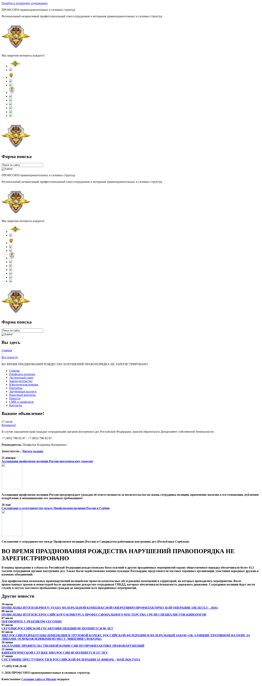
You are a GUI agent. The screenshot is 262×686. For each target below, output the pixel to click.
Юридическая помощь (23, 384)
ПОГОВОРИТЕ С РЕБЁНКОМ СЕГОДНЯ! (32, 621)
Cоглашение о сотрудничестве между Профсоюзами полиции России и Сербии (56, 508)
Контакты (15, 405)
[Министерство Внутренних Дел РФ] (15, 66)
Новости (15, 398)
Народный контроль (22, 395)
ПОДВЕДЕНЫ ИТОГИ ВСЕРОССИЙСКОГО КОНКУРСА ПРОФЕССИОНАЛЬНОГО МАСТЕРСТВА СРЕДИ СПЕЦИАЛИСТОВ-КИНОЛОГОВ (104, 614)
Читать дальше (32, 451)
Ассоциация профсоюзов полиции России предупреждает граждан (47, 461)
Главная (14, 370)
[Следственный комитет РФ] (10, 85)
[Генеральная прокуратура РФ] (10, 70)
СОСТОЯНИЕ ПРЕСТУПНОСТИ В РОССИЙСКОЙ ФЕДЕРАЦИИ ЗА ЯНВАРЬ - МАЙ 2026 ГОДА (71, 659)
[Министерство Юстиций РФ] (10, 100)
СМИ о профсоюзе (21, 401)
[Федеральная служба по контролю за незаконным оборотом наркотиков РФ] (10, 111)
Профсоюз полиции (22, 374)
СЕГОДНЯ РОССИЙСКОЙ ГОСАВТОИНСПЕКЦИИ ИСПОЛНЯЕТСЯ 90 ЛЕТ (57, 628)
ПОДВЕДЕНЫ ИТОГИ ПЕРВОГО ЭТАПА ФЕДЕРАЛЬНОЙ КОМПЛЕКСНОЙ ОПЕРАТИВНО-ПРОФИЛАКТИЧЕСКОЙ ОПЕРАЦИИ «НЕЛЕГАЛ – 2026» (110, 607)
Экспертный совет (21, 377)
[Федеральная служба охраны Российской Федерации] (10, 108)
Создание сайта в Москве (38, 679)
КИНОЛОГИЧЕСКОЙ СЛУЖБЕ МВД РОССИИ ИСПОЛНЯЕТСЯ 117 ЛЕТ (55, 652)
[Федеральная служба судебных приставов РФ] (10, 115)
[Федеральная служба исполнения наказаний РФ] (10, 104)
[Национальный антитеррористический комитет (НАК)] (11, 92)
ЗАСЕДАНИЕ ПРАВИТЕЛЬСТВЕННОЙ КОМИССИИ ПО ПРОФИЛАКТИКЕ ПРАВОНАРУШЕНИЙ (73, 645)
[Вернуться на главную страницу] (16, 49)
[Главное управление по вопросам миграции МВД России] (10, 96)
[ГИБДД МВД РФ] (10, 81)
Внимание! (9, 425)
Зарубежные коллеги (22, 391)
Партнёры (15, 388)
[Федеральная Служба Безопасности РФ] (11, 77)
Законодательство (20, 381)
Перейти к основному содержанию (25, 3)
